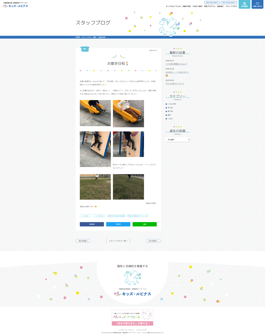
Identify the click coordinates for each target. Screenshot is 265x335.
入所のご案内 (197, 6)
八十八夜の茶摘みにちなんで (176, 64)
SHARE (92, 224)
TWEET (118, 224)
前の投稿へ (83, 240)
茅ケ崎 (170, 107)
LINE (144, 224)
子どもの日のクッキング (175, 83)
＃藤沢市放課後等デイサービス (137, 216)
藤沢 (84, 49)
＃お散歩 (85, 216)
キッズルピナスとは (173, 6)
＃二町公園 (99, 216)
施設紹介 (220, 6)
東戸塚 (170, 111)
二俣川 (170, 118)
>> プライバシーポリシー (126, 330)
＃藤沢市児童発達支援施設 (116, 216)
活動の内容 (186, 6)
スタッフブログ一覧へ (118, 240)
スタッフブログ (231, 6)
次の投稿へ (153, 240)
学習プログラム (210, 6)
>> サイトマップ (141, 330)
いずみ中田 (172, 104)
